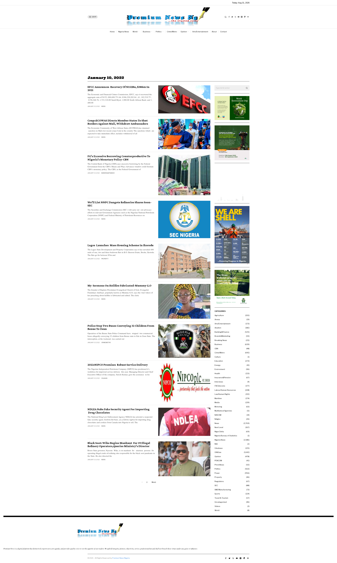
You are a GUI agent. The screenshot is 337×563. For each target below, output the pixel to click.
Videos (217, 506)
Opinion (218, 456)
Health (217, 373)
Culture (218, 357)
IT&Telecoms (220, 386)
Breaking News (221, 340)
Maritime (218, 398)
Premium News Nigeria (121, 558)
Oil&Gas (104, 378)
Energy (217, 365)
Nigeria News (220, 440)
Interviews (219, 382)
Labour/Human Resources (225, 390)
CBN (216, 348)
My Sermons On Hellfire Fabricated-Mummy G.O (119, 285)
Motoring (218, 407)
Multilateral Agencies (223, 411)
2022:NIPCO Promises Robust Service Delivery (118, 364)
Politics (217, 469)
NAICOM (218, 415)
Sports (217, 494)
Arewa (217, 319)
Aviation (218, 328)
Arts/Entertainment (222, 324)
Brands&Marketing (222, 336)
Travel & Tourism (221, 498)
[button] (246, 88)
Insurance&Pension (223, 377)
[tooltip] (229, 16)
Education (219, 361)
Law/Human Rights (222, 394)
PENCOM (218, 460)
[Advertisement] (168, 54)
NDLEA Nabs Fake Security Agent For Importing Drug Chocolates (119, 411)
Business (218, 344)
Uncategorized (221, 502)
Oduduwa (218, 448)
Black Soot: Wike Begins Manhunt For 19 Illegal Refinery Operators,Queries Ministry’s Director (119, 444)
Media (217, 402)
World (217, 510)
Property (104, 259)
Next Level (219, 427)
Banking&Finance (108, 173)
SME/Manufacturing (223, 490)
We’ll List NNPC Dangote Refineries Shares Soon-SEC (120, 204)
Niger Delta (219, 431)
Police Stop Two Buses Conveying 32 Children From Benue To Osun (121, 327)
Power (217, 473)
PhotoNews (219, 465)
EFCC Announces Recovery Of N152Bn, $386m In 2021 (118, 88)
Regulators (219, 481)
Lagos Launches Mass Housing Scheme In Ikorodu (120, 245)
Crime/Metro (106, 342)
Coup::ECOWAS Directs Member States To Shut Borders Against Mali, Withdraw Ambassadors (118, 122)
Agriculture (219, 315)
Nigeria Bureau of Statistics (226, 436)
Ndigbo (217, 419)
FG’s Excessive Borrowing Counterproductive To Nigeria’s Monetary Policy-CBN (119, 158)
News (103, 106)
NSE (216, 444)
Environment (220, 369)
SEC (216, 485)
